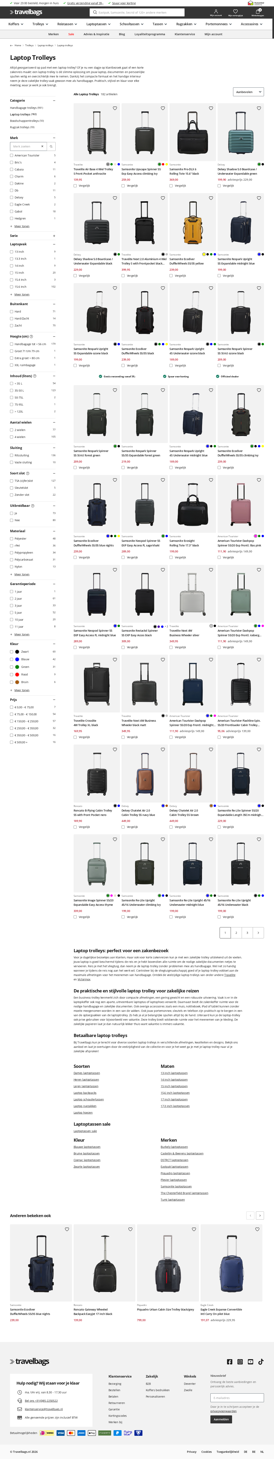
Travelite (229, 975)
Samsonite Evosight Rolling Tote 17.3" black (184, 543)
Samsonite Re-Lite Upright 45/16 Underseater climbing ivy (141, 902)
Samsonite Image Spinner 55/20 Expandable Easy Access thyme (94, 902)
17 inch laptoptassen (174, 1099)
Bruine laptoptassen (87, 1153)
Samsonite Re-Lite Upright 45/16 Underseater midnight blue (189, 902)
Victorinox (84, 979)
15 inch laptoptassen (174, 1086)
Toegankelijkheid (228, 1452)
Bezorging (115, 1384)
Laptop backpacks (85, 1093)
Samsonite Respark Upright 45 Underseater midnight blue (188, 453)
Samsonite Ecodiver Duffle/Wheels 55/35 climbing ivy (238, 453)
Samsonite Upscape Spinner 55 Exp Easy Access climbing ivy (141, 171)
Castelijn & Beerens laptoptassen (182, 1153)
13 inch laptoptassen (174, 1073)
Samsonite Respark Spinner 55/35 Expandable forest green (141, 453)
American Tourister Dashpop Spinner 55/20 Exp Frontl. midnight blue (191, 723)
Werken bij (115, 1422)
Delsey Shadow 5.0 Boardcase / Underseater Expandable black (93, 261)
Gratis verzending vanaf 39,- (85, 3)
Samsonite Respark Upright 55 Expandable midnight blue (236, 261)
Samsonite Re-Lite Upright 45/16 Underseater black (234, 902)
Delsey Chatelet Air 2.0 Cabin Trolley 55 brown (184, 813)
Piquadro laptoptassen (175, 1173)
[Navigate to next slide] (260, 1215)
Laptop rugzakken (85, 1106)
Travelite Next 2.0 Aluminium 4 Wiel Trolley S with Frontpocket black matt (144, 261)
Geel (166, 164)
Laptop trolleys (23, 114)
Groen (111, 164)
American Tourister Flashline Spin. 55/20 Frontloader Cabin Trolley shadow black (239, 723)
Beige (115, 895)
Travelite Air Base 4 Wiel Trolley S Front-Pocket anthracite (93, 171)
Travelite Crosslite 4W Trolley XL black (86, 723)
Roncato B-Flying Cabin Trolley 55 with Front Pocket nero (93, 813)
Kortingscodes (118, 1416)
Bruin (166, 806)
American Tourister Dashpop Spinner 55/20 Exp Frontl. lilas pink (239, 543)
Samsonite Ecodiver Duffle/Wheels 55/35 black (138, 351)
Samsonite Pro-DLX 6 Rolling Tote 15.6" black (184, 171)
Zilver (166, 254)
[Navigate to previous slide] (250, 1215)
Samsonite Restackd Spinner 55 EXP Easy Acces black (140, 633)
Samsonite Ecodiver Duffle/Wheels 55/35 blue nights (94, 543)
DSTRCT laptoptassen (174, 1160)
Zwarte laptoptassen (87, 1166)
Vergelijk (84, 185)
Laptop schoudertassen (89, 1099)
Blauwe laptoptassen (87, 1147)
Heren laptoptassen (86, 1079)
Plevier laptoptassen (174, 1180)
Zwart (263, 164)
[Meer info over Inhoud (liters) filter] (34, 376)
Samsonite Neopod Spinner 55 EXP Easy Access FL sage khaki (141, 543)
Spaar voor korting (124, 3)
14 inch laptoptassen (174, 1079)
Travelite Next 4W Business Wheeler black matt (139, 723)
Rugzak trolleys (22, 127)
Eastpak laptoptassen (174, 1166)
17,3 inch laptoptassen (175, 1106)
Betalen (113, 1396)
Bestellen (114, 1390)
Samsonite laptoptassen (176, 1186)
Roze (263, 626)
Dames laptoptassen (87, 1073)
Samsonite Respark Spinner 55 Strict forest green (91, 453)
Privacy (192, 1452)
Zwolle (188, 1390)
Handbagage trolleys (26, 108)
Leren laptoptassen (86, 1086)
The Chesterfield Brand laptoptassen (184, 1193)
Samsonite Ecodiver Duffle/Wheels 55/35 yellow (186, 261)
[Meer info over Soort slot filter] (27, 473)
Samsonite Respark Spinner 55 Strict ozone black (235, 351)
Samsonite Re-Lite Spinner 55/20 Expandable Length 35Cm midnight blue (240, 813)
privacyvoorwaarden (223, 1411)
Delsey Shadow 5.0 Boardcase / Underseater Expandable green (237, 171)
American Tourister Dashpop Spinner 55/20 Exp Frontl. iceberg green (238, 633)
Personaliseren (155, 1396)
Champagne (115, 164)
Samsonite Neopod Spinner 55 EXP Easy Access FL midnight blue (95, 633)
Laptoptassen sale (85, 1131)
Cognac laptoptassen (87, 1160)
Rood (163, 164)
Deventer (190, 1384)
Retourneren (117, 1403)
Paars (158, 626)
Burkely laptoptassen (174, 1147)
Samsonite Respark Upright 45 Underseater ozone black (187, 351)
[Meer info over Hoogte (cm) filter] (31, 336)
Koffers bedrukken (158, 1390)
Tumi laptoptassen (173, 1199)
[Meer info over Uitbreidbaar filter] (32, 505)
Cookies (206, 1452)
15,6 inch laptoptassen (175, 1093)
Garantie (114, 1409)
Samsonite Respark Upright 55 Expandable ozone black (91, 351)
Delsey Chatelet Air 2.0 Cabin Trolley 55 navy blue (138, 813)
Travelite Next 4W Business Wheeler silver (184, 633)
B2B (148, 1384)
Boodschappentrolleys (26, 121)
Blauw (119, 164)
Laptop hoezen (83, 1112)
